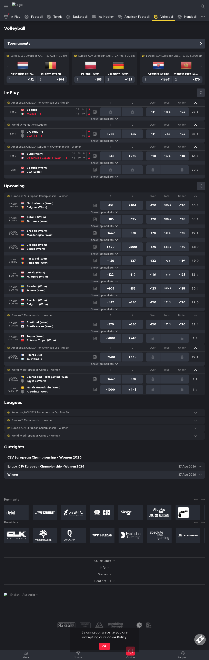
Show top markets (102, 119)
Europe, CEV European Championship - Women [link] (39, 196)
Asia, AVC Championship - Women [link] (32, 315)
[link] (26, 6)
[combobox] (21, 595)
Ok (104, 646)
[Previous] (8, 67)
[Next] (201, 67)
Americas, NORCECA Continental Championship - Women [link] (46, 146)
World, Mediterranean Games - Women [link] (35, 369)
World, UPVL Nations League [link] (29, 124)
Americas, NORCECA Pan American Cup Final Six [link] (40, 102)
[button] (104, 102)
